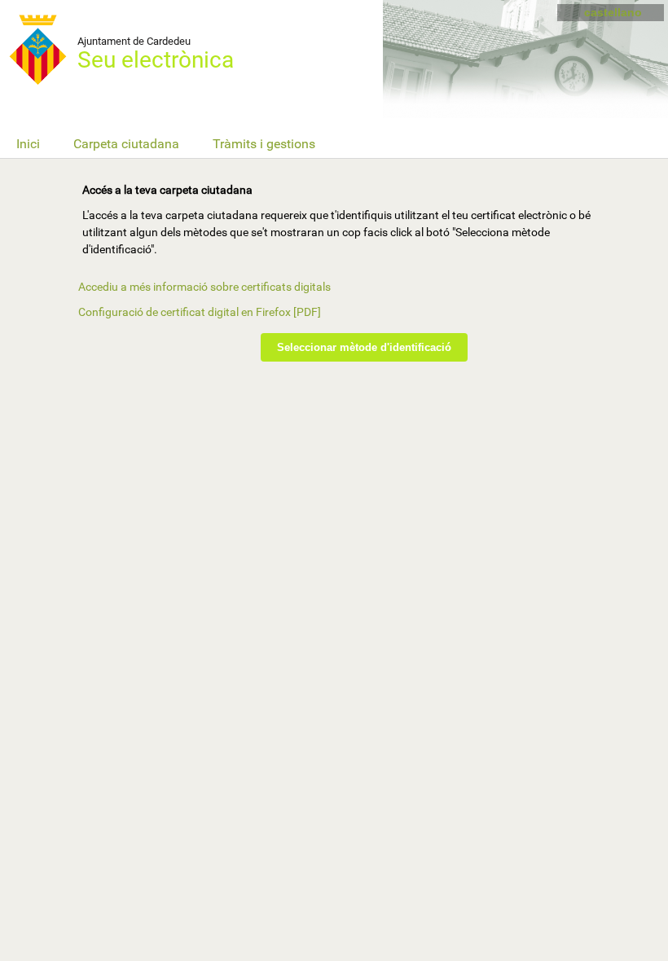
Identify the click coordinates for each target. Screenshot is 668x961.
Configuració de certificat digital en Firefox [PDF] (199, 311)
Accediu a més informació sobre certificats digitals (204, 286)
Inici (28, 143)
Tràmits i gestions (264, 143)
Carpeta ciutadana (126, 143)
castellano (613, 12)
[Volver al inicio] (49, 49)
